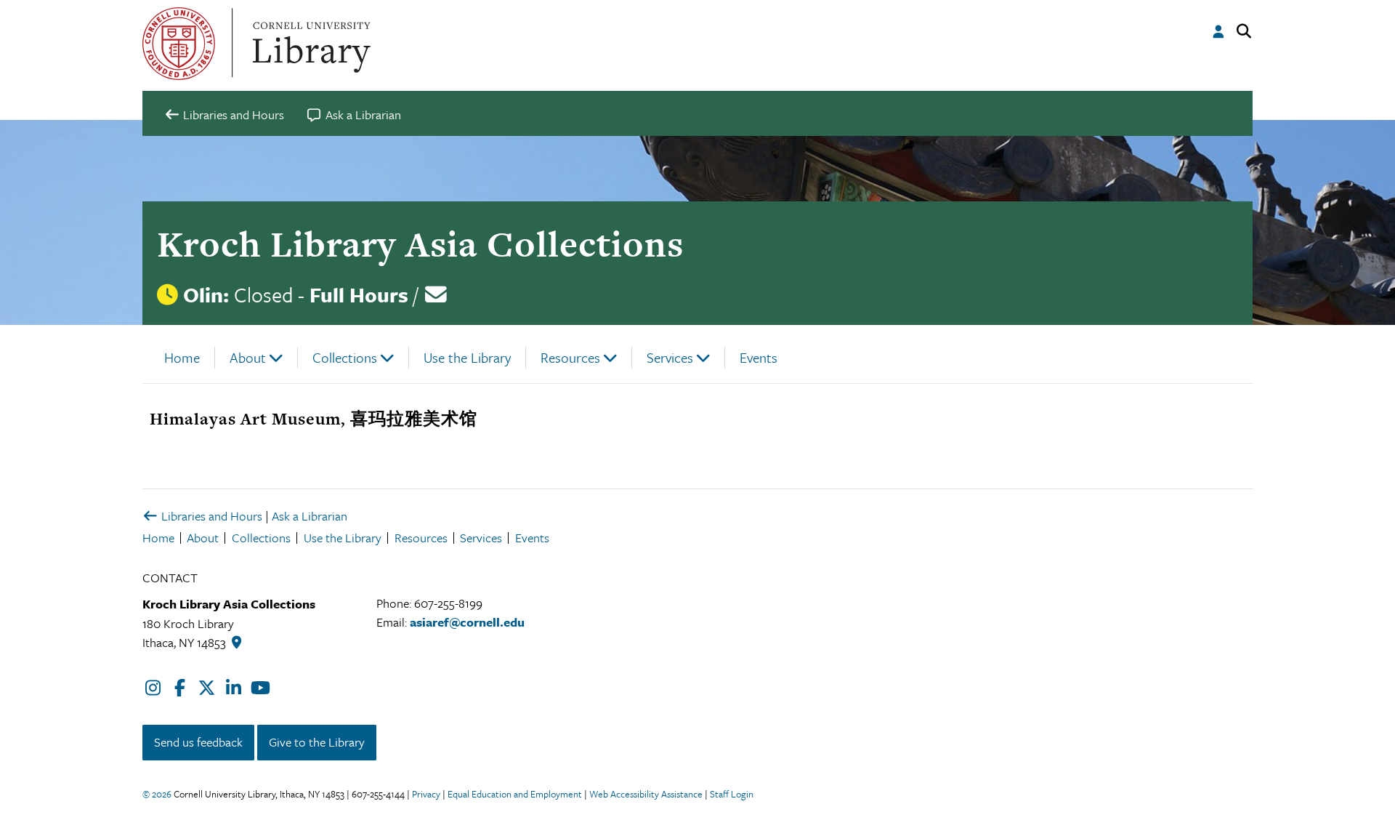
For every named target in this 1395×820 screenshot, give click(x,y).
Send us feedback (198, 742)
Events (758, 357)
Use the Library (467, 357)
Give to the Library (317, 742)
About (248, 357)
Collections (344, 357)
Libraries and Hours (210, 516)
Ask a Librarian (309, 516)
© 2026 (156, 794)
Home (182, 357)
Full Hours (359, 294)
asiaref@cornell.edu (467, 622)
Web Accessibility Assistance (646, 794)
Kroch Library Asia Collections (420, 244)
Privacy (426, 794)
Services (670, 357)
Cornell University (178, 43)
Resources (570, 357)
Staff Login (731, 794)
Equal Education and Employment (515, 794)
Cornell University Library (309, 43)
